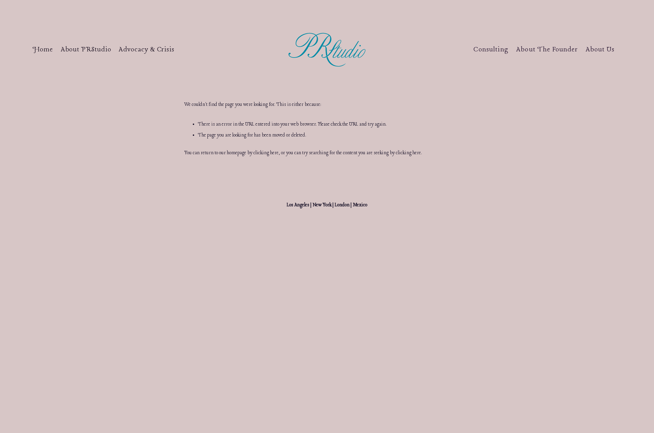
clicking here (266, 153)
